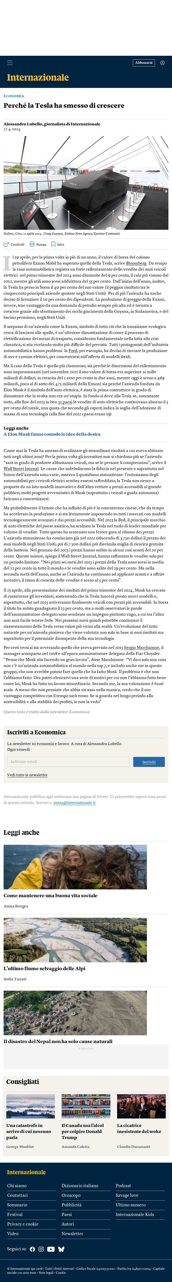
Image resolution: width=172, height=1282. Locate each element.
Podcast (123, 1186)
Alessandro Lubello (23, 124)
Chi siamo (17, 1186)
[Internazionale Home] (28, 1172)
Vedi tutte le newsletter (27, 775)
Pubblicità (72, 1205)
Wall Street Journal (21, 469)
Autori (68, 1224)
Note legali (46, 1272)
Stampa (41, 244)
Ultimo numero (131, 1205)
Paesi (67, 1215)
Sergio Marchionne (141, 648)
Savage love (127, 1195)
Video (13, 1234)
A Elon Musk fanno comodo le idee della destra (52, 435)
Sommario (17, 1205)
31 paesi (65, 402)
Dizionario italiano (80, 1186)
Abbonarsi (144, 63)
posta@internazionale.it (75, 803)
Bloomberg (136, 263)
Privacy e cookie (23, 1224)
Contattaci (17, 1195)
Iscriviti (149, 762)
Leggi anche (16, 429)
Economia (14, 96)
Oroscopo (71, 1195)
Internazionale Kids (135, 1215)
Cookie (61, 1272)
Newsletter (72, 1234)
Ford (73, 351)
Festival (15, 1215)
